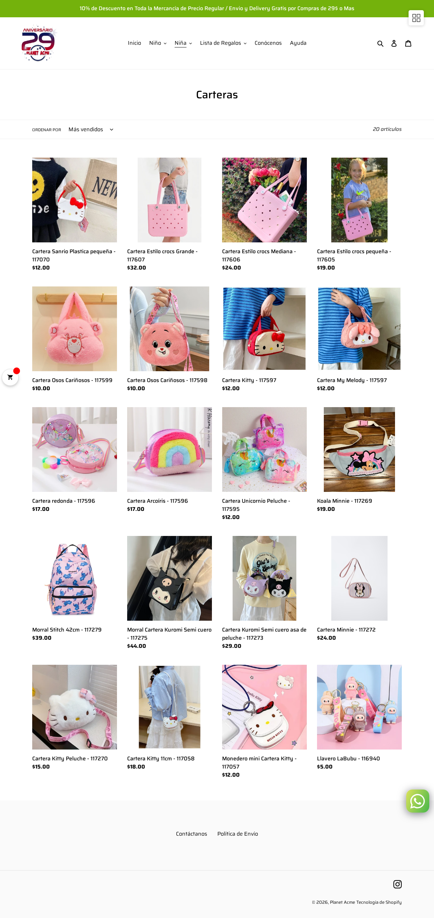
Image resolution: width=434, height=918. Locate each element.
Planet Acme (342, 902)
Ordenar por (46, 130)
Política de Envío (237, 834)
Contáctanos (191, 834)
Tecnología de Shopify (379, 902)
